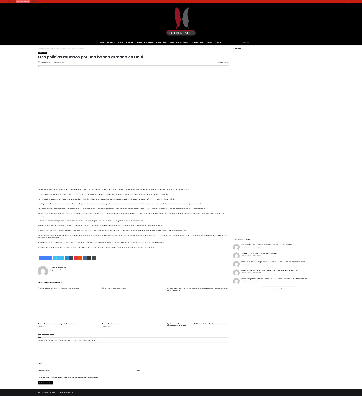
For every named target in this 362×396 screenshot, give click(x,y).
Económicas (129, 42)
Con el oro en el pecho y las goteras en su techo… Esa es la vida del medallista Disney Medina (59, 1)
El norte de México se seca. (111, 324)
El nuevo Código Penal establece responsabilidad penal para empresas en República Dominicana (275, 279)
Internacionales (148, 42)
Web (138, 370)
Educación (210, 42)
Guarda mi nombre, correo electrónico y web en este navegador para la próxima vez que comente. (68, 377)
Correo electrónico (44, 370)
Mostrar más (278, 289)
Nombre (40, 363)
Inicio (40, 48)
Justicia (158, 42)
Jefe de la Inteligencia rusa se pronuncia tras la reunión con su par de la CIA (267, 245)
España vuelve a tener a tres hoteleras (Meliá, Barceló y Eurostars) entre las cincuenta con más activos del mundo (197, 325)
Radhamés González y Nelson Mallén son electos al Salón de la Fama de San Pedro (269, 270)
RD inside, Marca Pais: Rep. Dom (178, 42)
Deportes (120, 42)
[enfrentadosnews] (181, 21)
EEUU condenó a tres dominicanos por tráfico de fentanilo (58, 324)
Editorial (219, 42)
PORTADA (102, 42)
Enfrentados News (46, 62)
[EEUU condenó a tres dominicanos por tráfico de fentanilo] (68, 304)
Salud (164, 42)
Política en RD (111, 42)
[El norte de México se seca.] (133, 304)
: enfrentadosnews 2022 (66, 392)
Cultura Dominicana (197, 42)
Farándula (139, 42)
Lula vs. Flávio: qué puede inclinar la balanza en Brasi (259, 253)
